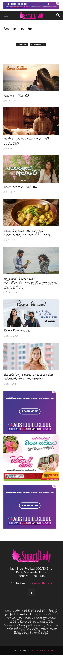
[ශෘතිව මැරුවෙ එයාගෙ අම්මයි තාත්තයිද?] (31, 121)
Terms (50, 650)
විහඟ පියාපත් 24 (17, 331)
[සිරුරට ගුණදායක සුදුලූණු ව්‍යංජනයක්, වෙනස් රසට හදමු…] (31, 212)
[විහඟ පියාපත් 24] (31, 313)
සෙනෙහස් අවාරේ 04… (22, 187)
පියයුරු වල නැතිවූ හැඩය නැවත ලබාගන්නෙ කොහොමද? (28, 376)
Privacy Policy (38, 650)
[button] (5, 15)
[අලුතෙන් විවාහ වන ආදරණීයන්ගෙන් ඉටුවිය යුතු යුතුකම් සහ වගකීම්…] (31, 260)
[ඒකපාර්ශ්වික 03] (31, 77)
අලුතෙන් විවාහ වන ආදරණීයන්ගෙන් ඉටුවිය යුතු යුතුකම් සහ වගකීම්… (31, 282)
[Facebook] (31, 592)
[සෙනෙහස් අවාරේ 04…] (31, 169)
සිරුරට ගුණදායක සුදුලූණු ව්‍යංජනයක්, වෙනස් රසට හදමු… (28, 233)
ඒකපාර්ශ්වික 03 (16, 96)
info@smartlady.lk (39, 583)
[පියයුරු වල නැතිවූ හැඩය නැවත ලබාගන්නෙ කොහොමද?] (31, 356)
